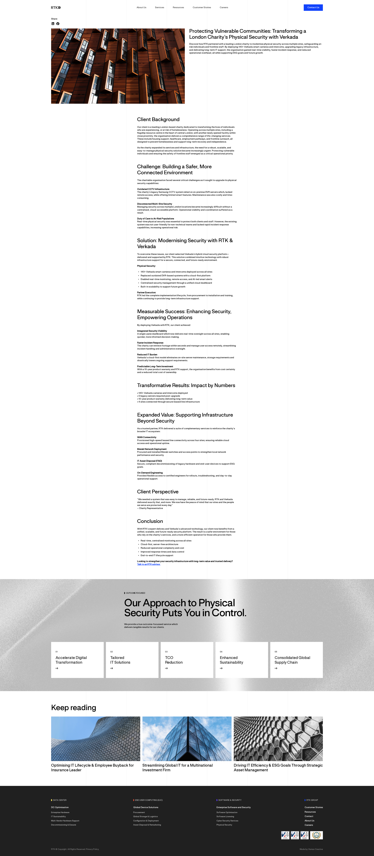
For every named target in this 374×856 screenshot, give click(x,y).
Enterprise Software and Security (234, 807)
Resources (178, 8)
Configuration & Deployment (146, 821)
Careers (224, 8)
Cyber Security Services (227, 821)
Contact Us (313, 8)
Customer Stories (202, 8)
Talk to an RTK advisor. (148, 564)
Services (159, 8)
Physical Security (224, 825)
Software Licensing (225, 817)
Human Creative (315, 849)
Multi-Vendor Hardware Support (65, 821)
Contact (309, 816)
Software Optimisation (227, 812)
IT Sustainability (58, 817)
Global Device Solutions (145, 807)
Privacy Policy (92, 849)
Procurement (139, 812)
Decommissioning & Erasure (63, 825)
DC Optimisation (60, 807)
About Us (141, 8)
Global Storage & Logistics (145, 817)
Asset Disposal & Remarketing (147, 825)
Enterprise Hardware (60, 812)
